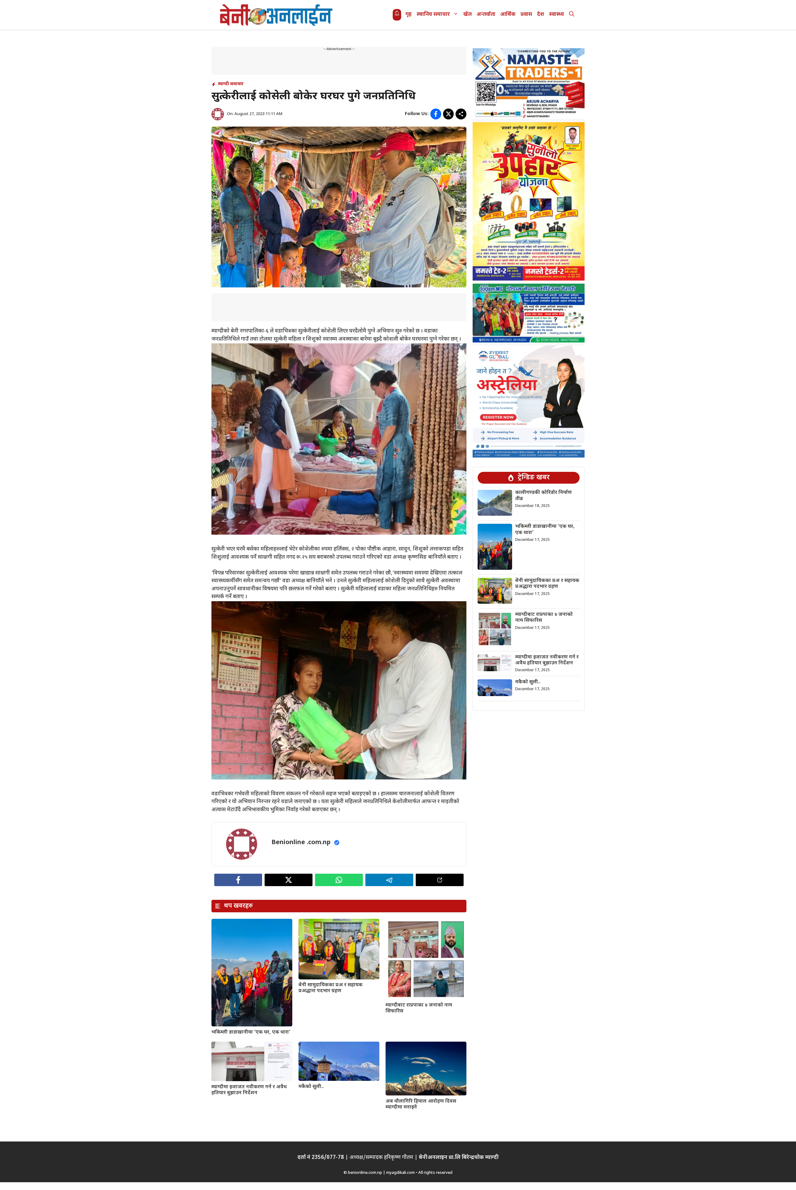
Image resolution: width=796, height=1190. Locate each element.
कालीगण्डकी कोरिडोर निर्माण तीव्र (543, 496)
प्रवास (526, 14)
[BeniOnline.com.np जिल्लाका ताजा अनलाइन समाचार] (276, 15)
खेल (467, 14)
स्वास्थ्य (556, 14)
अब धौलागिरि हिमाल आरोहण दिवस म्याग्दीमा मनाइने (421, 1104)
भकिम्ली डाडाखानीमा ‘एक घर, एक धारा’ (250, 1032)
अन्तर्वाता (486, 14)
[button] (572, 15)
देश (540, 14)
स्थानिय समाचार (433, 14)
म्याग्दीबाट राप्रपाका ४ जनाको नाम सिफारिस (419, 1008)
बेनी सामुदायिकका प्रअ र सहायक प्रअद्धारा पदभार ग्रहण (330, 988)
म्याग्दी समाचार (230, 84)
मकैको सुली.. (311, 1087)
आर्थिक (508, 14)
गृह (408, 14)
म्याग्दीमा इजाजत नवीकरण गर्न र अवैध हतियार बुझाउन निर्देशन (249, 1090)
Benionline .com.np (301, 843)
